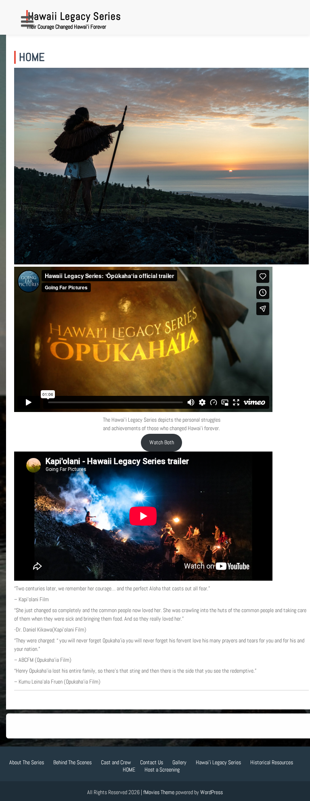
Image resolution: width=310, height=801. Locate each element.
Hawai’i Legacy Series (218, 762)
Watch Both (161, 442)
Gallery (179, 762)
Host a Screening (162, 769)
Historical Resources (271, 762)
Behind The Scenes (72, 762)
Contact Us (151, 762)
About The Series (26, 762)
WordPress (211, 792)
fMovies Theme (158, 792)
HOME (129, 769)
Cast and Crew (116, 762)
